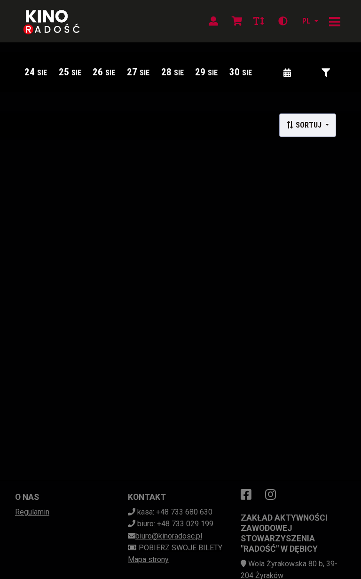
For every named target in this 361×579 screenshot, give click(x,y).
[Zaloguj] (213, 21)
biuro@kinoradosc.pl (168, 535)
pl (306, 20)
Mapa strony (148, 559)
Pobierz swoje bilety (180, 547)
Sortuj (308, 125)
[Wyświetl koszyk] (237, 21)
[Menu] (334, 21)
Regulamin (32, 511)
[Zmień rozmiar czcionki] (258, 21)
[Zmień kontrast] (283, 21)
